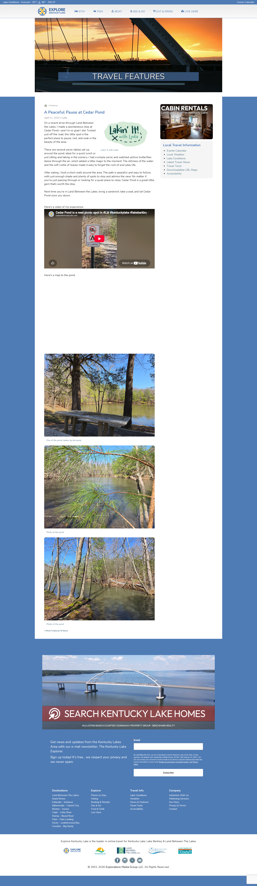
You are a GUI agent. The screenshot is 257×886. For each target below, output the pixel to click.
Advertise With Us (179, 795)
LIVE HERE (191, 11)
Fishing (94, 798)
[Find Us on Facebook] (117, 860)
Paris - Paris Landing (62, 819)
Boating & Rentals (100, 802)
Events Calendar (245, 2)
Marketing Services (179, 798)
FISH (100, 11)
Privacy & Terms (177, 805)
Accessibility (174, 173)
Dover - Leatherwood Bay (65, 822)
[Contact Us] (139, 860)
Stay (82, 11)
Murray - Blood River (63, 816)
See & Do (96, 805)
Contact (173, 809)
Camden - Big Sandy (62, 826)
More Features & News (57, 630)
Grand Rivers (58, 798)
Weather (134, 798)
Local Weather (175, 154)
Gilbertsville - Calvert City (65, 805)
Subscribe (168, 772)
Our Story (174, 802)
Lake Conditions (11, 2)
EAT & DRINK (164, 11)
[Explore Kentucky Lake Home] (45, 105)
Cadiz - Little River (62, 812)
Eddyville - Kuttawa (62, 802)
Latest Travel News (178, 162)
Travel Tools (174, 166)
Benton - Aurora (60, 809)
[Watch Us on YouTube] (132, 860)
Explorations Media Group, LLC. (125, 867)
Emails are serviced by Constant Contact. (174, 762)
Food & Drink (98, 809)
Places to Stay (98, 795)
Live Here (96, 812)
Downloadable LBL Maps (182, 170)
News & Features (139, 802)
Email (137, 740)
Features (54, 105)
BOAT (118, 11)
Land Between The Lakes (65, 795)
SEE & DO (139, 11)
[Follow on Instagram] (125, 860)
